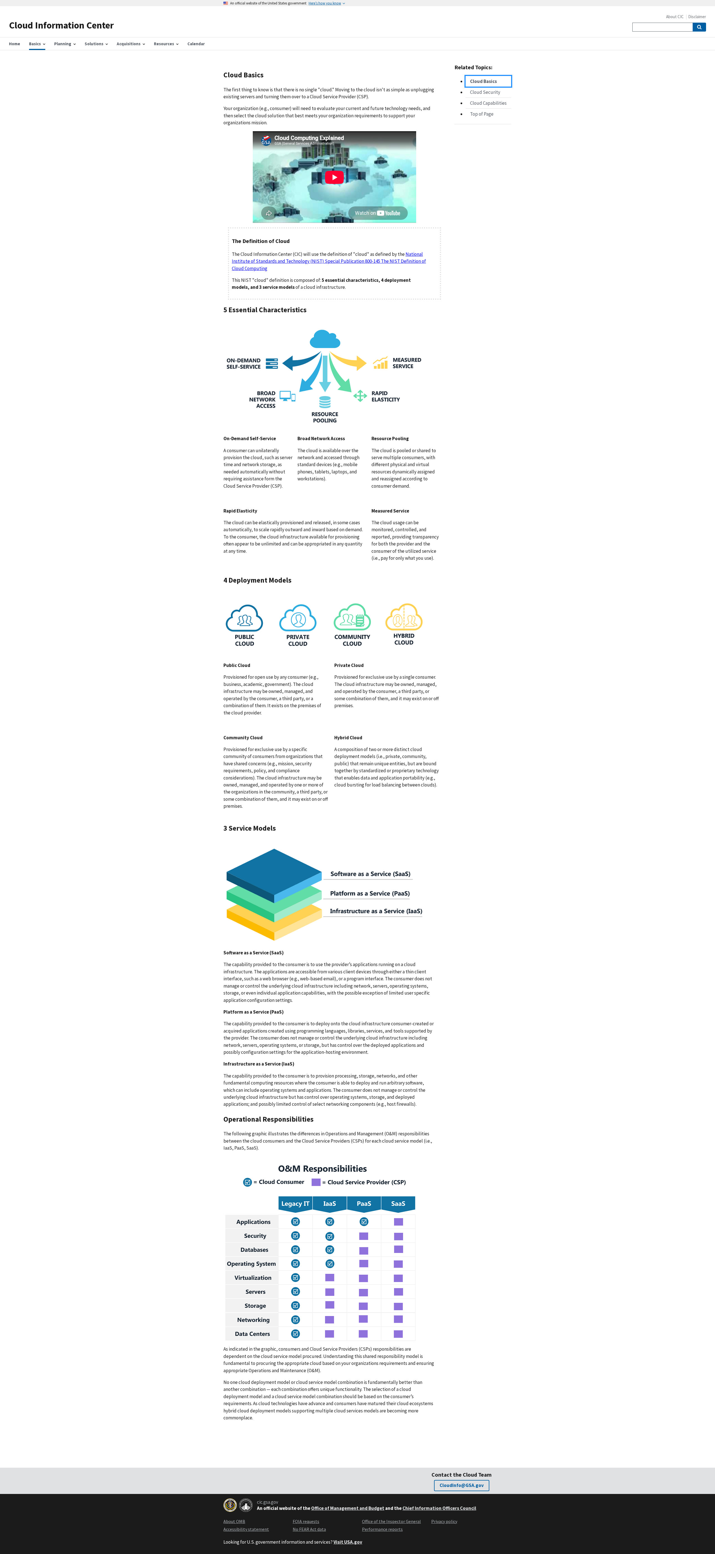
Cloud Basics (483, 81)
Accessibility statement (246, 1529)
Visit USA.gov (347, 1542)
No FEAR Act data (309, 1529)
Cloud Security (485, 92)
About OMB (234, 1521)
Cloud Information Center (61, 25)
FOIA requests (306, 1521)
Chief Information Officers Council (439, 1508)
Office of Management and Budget (347, 1508)
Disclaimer (697, 16)
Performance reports (382, 1529)
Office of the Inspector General (391, 1521)
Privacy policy (444, 1521)
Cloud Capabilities (488, 103)
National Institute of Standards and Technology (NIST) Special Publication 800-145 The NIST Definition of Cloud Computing (329, 261)
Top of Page (482, 114)
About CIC (675, 16)
